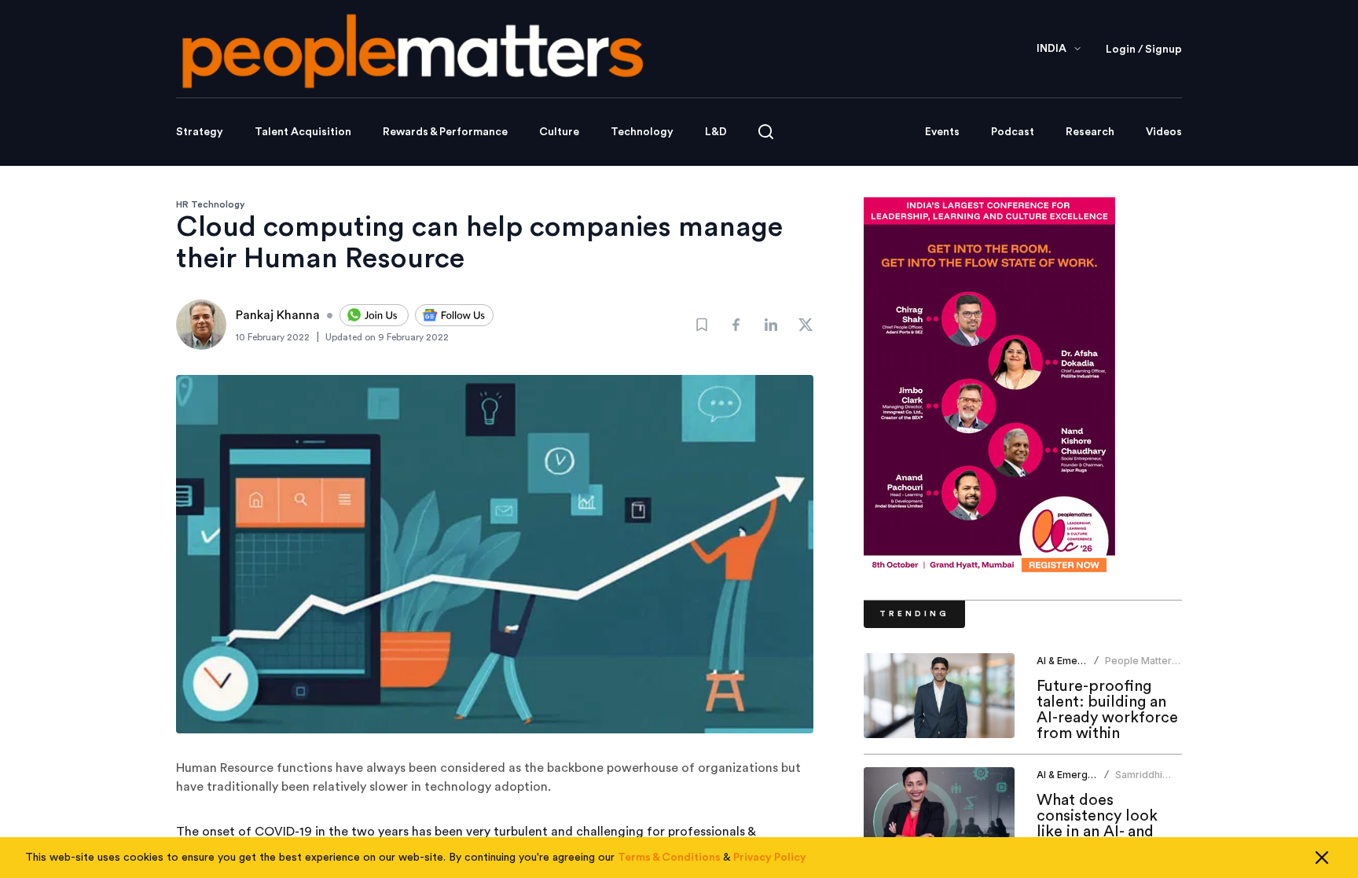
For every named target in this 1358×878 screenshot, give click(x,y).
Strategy (199, 132)
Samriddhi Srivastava (1139, 781)
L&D (716, 132)
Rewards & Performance (445, 132)
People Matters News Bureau (1141, 667)
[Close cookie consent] (1322, 858)
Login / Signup (1144, 49)
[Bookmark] (702, 324)
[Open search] (765, 131)
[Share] (736, 324)
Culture (559, 132)
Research (1090, 132)
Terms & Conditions (669, 857)
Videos (1164, 132)
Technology (642, 132)
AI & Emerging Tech (1082, 661)
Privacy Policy (769, 857)
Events (942, 132)
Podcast (1012, 132)
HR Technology (210, 204)
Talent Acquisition (303, 132)
